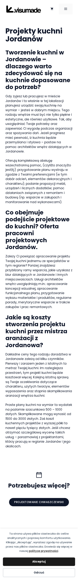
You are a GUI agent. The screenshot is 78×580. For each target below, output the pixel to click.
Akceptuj (39, 561)
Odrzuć (39, 572)
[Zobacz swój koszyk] (52, 9)
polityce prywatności (43, 551)
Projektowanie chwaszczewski (39, 502)
